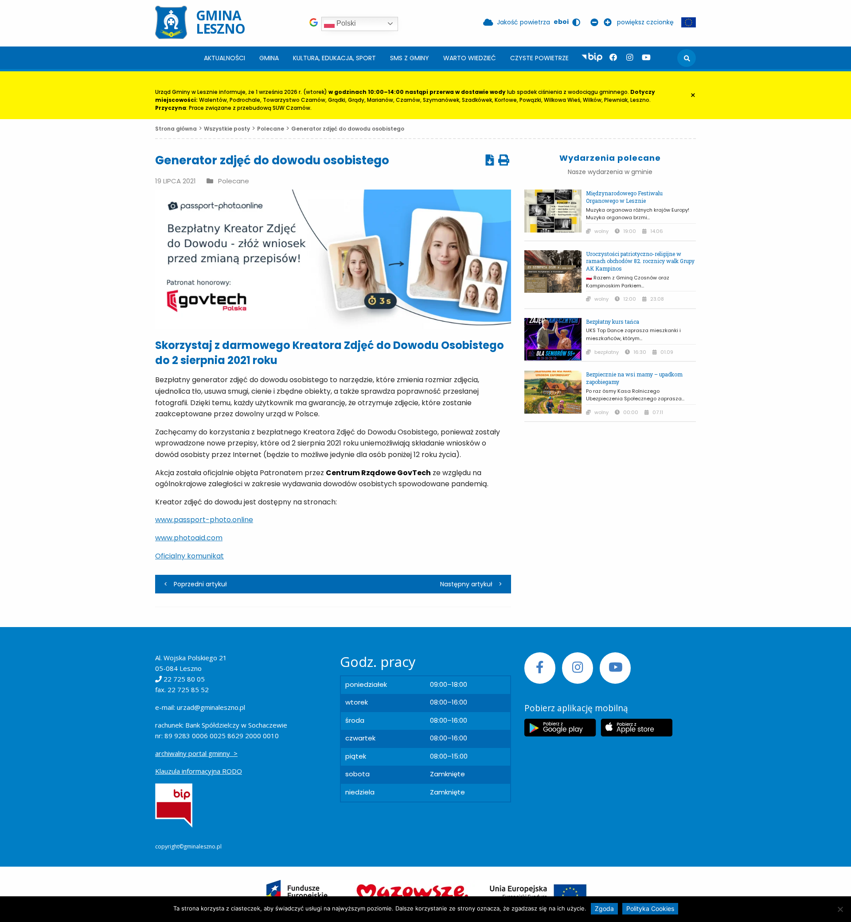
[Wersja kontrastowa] (578, 22)
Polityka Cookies (650, 908)
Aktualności (224, 58)
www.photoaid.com (189, 538)
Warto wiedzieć (469, 58)
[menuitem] (224, 57)
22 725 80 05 (184, 678)
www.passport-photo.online (204, 520)
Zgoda (604, 908)
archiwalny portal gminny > (196, 753)
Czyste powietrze (539, 58)
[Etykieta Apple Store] (636, 727)
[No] (839, 909)
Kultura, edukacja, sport (334, 58)
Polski (345, 23)
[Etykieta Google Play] (560, 727)
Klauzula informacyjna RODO (198, 771)
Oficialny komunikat (189, 556)
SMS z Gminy (409, 58)
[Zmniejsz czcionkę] (596, 22)
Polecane (233, 181)
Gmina (269, 58)
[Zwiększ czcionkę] (609, 22)
